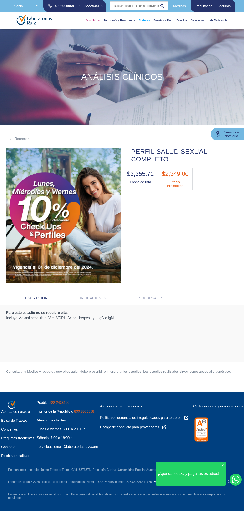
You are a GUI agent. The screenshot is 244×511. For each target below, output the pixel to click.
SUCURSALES (151, 298)
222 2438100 (59, 403)
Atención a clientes (51, 420)
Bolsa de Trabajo (14, 420)
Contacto (8, 447)
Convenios (9, 429)
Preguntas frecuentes (18, 438)
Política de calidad (15, 456)
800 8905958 (84, 411)
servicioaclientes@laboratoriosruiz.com (67, 447)
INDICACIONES (93, 298)
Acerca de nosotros (16, 412)
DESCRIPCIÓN (35, 298)
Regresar (21, 138)
